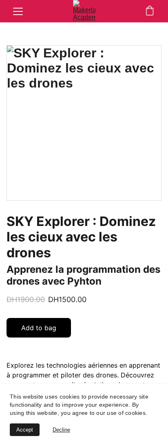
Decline (61, 430)
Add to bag (38, 328)
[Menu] (18, 11)
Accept (24, 430)
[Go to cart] (149, 11)
